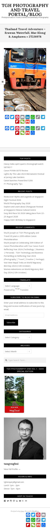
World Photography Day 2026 (17, 203)
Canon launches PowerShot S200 (18, 180)
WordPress (35, 511)
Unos (22, 511)
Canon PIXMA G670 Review (16, 170)
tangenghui (11, 463)
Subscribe (11, 322)
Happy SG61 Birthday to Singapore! (19, 220)
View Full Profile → (12, 469)
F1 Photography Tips (13, 183)
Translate (24, 290)
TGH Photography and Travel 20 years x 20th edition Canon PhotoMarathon (21, 236)
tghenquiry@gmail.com (14, 482)
